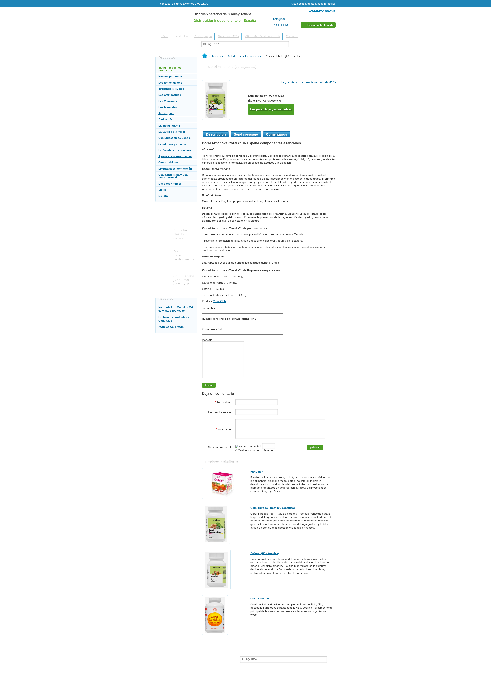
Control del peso (169, 162)
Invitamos (296, 3)
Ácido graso (166, 113)
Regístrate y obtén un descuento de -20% (308, 82)
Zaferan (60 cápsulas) (264, 553)
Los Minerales (167, 107)
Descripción (216, 134)
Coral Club (219, 301)
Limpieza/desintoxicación (175, 168)
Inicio (164, 36)
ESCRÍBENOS (281, 24)
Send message (246, 134)
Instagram (278, 19)
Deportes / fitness (170, 183)
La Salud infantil (169, 125)
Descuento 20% (228, 36)
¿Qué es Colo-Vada (171, 326)
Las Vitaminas (167, 101)
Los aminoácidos (169, 94)
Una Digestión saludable (174, 137)
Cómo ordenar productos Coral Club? (184, 280)
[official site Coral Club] (164, 661)
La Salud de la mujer (171, 131)
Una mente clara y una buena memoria (173, 176)
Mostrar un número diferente (255, 450)
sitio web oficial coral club (262, 36)
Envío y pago (203, 36)
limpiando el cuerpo (171, 88)
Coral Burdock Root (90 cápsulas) (272, 507)
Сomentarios (276, 134)
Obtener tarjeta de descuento (183, 255)
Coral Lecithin (259, 598)
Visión (162, 189)
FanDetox (256, 471)
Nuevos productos (170, 76)
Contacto (292, 36)
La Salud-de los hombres (174, 150)
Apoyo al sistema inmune (175, 156)
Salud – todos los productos (245, 56)
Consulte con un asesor (180, 234)
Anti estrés (165, 119)
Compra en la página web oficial (271, 109)
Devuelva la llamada (320, 24)
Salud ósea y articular (172, 144)
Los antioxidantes (170, 82)
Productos (217, 56)
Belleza (163, 195)
